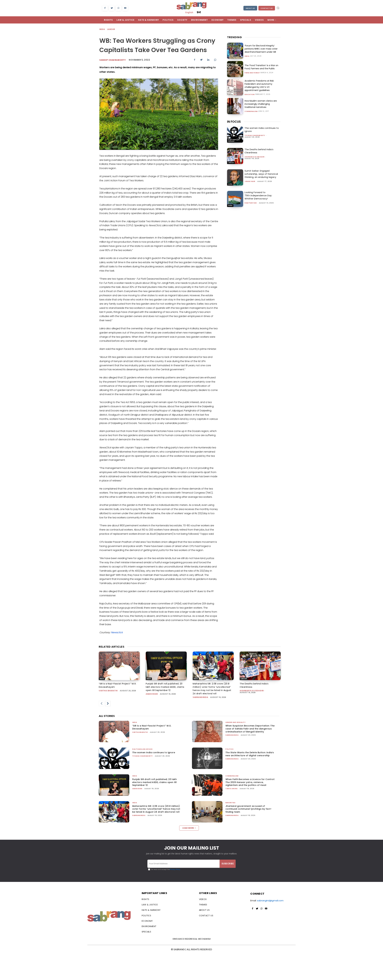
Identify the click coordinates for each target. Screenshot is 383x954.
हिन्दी (199, 12)
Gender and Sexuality (235, 722)
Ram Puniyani (251, 203)
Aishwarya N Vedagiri (255, 157)
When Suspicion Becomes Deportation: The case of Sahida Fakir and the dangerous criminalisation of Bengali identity (250, 728)
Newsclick (117, 632)
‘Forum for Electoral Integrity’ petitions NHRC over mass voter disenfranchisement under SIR (261, 48)
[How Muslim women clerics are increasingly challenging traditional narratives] (235, 106)
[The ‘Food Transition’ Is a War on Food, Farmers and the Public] (235, 69)
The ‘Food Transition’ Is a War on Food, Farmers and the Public (261, 67)
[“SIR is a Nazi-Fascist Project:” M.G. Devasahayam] (119, 666)
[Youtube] (125, 8)
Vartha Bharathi (108, 690)
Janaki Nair (250, 181)
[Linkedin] (208, 60)
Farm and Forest (252, 73)
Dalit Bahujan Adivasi (234, 140)
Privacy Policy (175, 869)
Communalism (251, 111)
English (189, 12)
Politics (229, 749)
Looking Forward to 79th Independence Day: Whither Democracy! (258, 195)
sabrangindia (200, 697)
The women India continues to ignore (153, 752)
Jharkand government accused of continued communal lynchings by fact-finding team (248, 809)
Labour (111, 29)
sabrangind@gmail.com (270, 900)
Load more (188, 828)
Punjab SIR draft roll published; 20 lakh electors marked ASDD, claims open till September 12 (165, 687)
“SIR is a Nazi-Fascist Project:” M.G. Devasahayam (151, 727)
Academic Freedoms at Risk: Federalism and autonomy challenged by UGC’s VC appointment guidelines (259, 85)
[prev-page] (101, 703)
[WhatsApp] (118, 8)
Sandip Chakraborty (112, 59)
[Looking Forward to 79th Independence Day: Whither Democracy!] (235, 199)
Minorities (230, 803)
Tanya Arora (231, 788)
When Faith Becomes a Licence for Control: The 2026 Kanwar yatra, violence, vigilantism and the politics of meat (250, 782)
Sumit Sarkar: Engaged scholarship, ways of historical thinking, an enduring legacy (261, 174)
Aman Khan (152, 694)
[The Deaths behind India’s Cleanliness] (235, 156)
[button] (278, 8)
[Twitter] (111, 8)
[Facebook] (105, 8)
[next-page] (108, 703)
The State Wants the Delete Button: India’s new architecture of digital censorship (249, 754)
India (102, 29)
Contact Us (267, 8)
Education (250, 94)
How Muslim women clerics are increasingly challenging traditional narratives (261, 104)
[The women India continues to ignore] (235, 135)
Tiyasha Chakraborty (255, 135)
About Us (250, 8)
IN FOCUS (234, 122)
